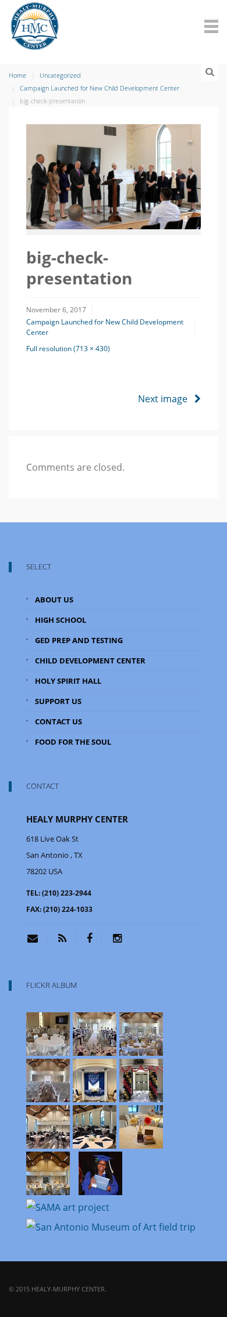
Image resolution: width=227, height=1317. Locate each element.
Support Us (58, 701)
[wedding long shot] (94, 1033)
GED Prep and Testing (79, 640)
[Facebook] (89, 938)
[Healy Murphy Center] (35, 24)
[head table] (94, 1079)
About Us (54, 599)
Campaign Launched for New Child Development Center (99, 88)
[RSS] (62, 938)
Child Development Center (90, 660)
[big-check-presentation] (113, 175)
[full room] (141, 1033)
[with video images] (48, 1033)
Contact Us (58, 721)
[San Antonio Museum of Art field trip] (111, 1226)
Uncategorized (60, 75)
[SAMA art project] (67, 1206)
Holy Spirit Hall (68, 681)
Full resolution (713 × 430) (68, 348)
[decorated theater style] (48, 1079)
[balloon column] (141, 1079)
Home (17, 75)
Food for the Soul (73, 742)
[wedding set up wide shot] (48, 1126)
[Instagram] (117, 938)
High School (60, 620)
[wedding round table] (94, 1126)
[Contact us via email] (37, 938)
